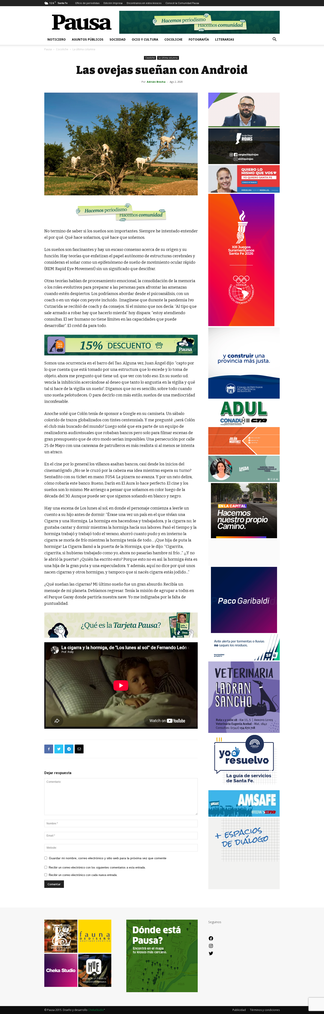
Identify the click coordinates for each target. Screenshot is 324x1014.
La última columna (168, 57)
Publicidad (239, 1010)
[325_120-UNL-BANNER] (244, 564)
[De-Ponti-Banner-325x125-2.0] (244, 481)
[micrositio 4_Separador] (121, 212)
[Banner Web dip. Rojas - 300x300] (244, 163)
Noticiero (56, 39)
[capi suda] (241, 325)
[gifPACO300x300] (244, 632)
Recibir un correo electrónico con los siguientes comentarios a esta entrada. (97, 867)
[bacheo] (244, 537)
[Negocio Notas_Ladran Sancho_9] (121, 345)
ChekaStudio (96, 1010)
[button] (274, 40)
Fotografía (199, 39)
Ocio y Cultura (145, 39)
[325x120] (244, 659)
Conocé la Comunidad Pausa (182, 3)
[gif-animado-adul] (244, 425)
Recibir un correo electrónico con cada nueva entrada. (83, 875)
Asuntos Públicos (87, 39)
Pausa (48, 49)
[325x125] (244, 191)
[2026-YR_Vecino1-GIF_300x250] (244, 788)
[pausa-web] (244, 453)
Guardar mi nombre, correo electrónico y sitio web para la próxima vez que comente (107, 858)
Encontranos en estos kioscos (144, 3)
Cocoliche (173, 39)
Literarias (224, 39)
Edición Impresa (113, 3)
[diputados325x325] (244, 397)
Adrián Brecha (156, 81)
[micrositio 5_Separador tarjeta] (121, 625)
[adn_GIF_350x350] (244, 888)
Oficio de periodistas (87, 3)
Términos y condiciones (265, 1010)
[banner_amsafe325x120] (244, 815)
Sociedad (118, 39)
